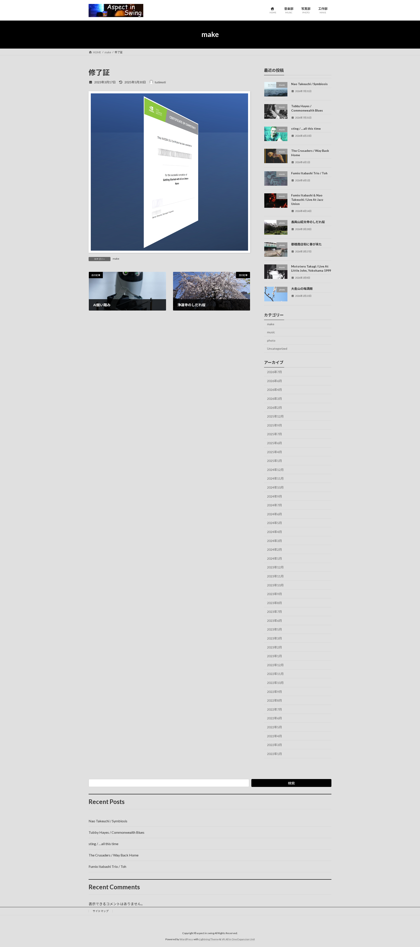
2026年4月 (274, 389)
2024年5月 (274, 523)
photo (271, 340)
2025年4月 (274, 452)
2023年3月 (274, 638)
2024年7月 (274, 505)
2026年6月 (274, 381)
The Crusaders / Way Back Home (113, 855)
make (116, 258)
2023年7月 (274, 611)
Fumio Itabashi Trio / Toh (309, 173)
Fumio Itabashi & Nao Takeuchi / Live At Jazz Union (307, 199)
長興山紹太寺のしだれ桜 (308, 222)
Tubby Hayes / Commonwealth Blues (116, 832)
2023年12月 (275, 567)
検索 (291, 783)
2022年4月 (274, 736)
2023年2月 (274, 647)
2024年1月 (274, 558)
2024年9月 (274, 496)
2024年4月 (274, 532)
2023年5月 (274, 629)
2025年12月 (275, 416)
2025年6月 (274, 443)
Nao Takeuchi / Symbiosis (309, 84)
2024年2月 (274, 549)
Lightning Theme (209, 939)
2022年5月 (274, 727)
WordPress (186, 939)
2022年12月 (275, 665)
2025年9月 (274, 425)
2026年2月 (274, 407)
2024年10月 (275, 487)
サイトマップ (100, 911)
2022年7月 (274, 709)
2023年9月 (274, 594)
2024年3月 (274, 540)
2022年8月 (274, 700)
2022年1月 (274, 753)
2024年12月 (275, 469)
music (271, 332)
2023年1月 (274, 656)
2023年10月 (275, 585)
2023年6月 (274, 620)
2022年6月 (274, 718)
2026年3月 (274, 398)
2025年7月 (274, 434)
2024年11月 (275, 478)
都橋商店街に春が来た (306, 244)
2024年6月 (274, 514)
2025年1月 (274, 461)
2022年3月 (274, 745)
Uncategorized (277, 348)
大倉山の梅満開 (302, 288)
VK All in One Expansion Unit (238, 939)
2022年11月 (275, 674)
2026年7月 (274, 372)
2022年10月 (275, 683)
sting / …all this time (306, 128)
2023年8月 (274, 603)
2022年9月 (274, 691)
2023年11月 (275, 576)
